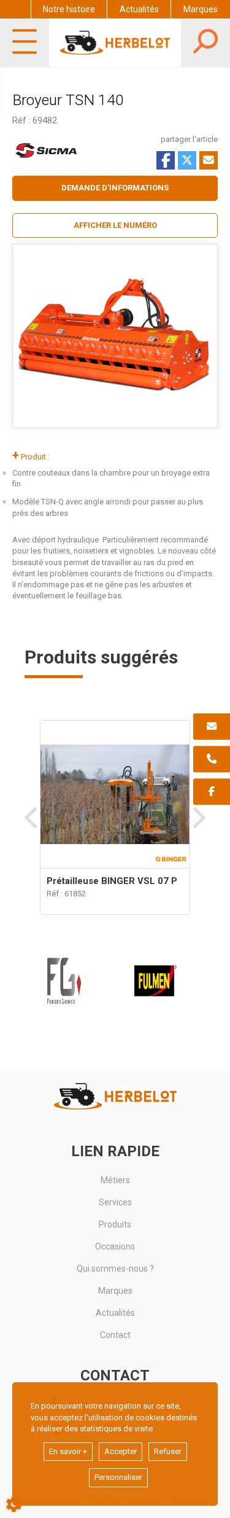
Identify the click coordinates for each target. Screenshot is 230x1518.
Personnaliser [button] (118, 1477)
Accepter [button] (120, 1451)
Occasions (115, 1246)
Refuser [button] (168, 1451)
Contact (115, 1335)
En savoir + (68, 1451)
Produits (115, 1224)
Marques (200, 9)
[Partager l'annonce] (208, 160)
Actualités (139, 9)
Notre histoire (69, 9)
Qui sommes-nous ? (115, 1268)
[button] (115, 225)
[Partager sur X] (187, 160)
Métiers (115, 1180)
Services (115, 1202)
